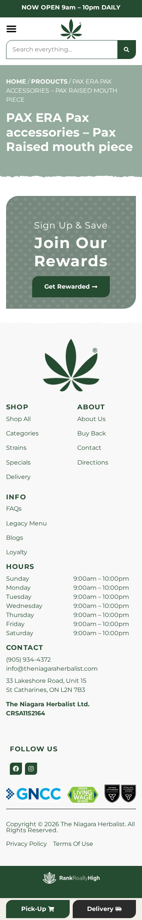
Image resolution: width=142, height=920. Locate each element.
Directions (92, 462)
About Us (91, 419)
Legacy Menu (26, 523)
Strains (16, 447)
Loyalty (16, 552)
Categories (22, 433)
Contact (89, 447)
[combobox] (61, 49)
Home (16, 81)
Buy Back (91, 433)
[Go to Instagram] (31, 769)
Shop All (18, 419)
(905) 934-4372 (28, 659)
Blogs (14, 537)
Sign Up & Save (71, 225)
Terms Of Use (73, 843)
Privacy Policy (26, 843)
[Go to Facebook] (16, 769)
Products (49, 81)
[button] (11, 28)
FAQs (14, 508)
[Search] (126, 49)
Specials (18, 462)
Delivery (18, 476)
